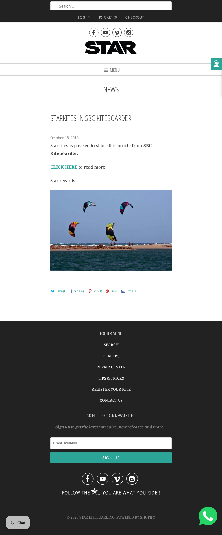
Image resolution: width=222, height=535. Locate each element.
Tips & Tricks (111, 378)
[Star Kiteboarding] (111, 50)
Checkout (134, 17)
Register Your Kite (111, 389)
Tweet (60, 291)
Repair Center (111, 367)
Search (111, 344)
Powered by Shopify (135, 517)
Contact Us (111, 400)
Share (79, 291)
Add (114, 291)
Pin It (97, 291)
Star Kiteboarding (97, 517)
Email (131, 291)
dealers (111, 356)
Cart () (111, 17)
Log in (84, 17)
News (111, 89)
